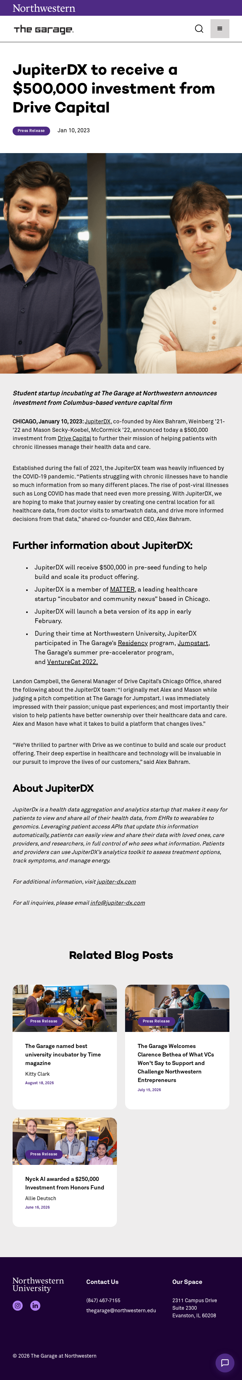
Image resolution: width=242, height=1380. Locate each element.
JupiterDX (98, 422)
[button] (219, 28)
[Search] (199, 29)
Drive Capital (74, 439)
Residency (133, 643)
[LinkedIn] (35, 1306)
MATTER (122, 590)
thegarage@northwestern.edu (121, 1310)
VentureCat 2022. (72, 662)
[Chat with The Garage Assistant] (225, 1363)
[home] (44, 29)
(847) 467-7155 (103, 1300)
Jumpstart (193, 643)
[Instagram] (18, 1306)
